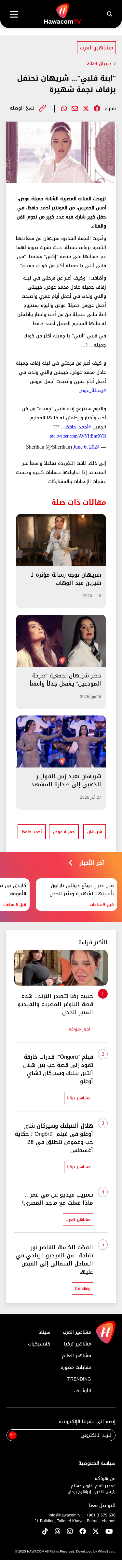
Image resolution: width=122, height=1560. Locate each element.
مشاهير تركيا (77, 1344)
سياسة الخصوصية (96, 1463)
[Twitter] (86, 108)
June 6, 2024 (86, 447)
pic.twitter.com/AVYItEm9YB (78, 436)
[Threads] (58, 1532)
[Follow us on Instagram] (70, 1532)
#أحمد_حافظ (78, 427)
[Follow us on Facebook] (82, 1532)
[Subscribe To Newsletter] (12, 1435)
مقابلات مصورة (76, 1367)
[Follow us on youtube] (109, 1532)
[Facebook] (97, 108)
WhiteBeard (106, 1551)
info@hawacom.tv (64, 1515)
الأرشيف (82, 1390)
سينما (44, 1332)
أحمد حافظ (31, 831)
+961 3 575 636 (101, 1515)
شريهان (94, 831)
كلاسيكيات (39, 1344)
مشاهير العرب (96, 48)
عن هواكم (104, 1478)
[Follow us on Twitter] (95, 1532)
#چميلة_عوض (92, 390)
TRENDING (79, 1379)
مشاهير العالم (76, 1355)
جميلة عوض (64, 831)
